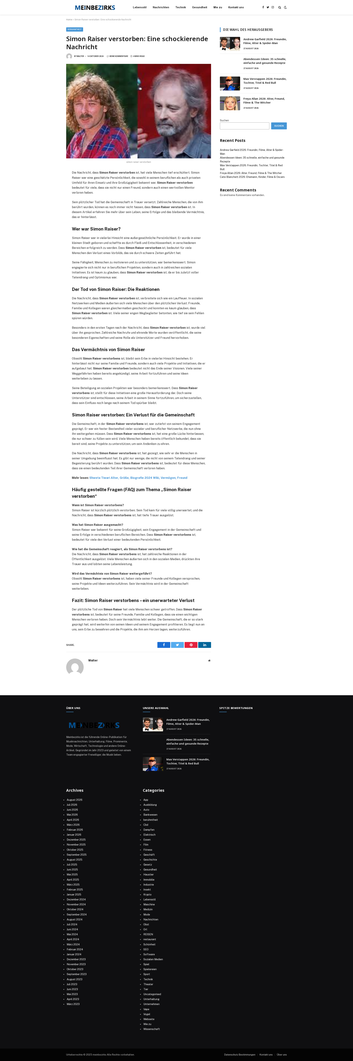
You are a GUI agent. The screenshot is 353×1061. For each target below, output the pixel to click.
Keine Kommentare (119, 56)
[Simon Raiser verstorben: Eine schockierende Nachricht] (138, 111)
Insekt (147, 889)
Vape (146, 1009)
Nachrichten (161, 7)
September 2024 (77, 914)
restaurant (149, 939)
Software (149, 954)
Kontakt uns (236, 7)
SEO (146, 949)
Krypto (147, 894)
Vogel (146, 1014)
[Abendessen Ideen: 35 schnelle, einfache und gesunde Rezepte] (230, 64)
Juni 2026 (72, 809)
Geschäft (149, 854)
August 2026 (74, 799)
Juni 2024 (72, 929)
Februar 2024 (75, 949)
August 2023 (74, 979)
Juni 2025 (72, 869)
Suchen (224, 120)
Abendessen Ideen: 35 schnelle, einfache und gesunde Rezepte (264, 61)
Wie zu (217, 7)
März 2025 (73, 884)
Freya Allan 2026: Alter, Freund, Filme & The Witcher (264, 100)
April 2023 (73, 999)
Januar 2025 (74, 894)
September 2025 (77, 854)
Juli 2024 (72, 924)
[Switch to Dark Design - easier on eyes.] (285, 7)
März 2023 (73, 1004)
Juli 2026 (72, 804)
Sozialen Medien (153, 959)
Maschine (149, 904)
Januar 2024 (74, 954)
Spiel (146, 964)
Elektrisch (149, 834)
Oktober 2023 (75, 969)
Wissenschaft (151, 1029)
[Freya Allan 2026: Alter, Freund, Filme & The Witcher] (230, 103)
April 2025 (73, 879)
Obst (146, 924)
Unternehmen (151, 1004)
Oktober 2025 (75, 849)
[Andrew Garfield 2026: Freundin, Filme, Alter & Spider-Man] (230, 44)
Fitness (147, 849)
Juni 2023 (72, 989)
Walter (80, 56)
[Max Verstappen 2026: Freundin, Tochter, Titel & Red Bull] (230, 83)
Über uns (282, 1054)
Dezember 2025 (76, 839)
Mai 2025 (72, 874)
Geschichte (150, 859)
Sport (146, 974)
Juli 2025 (72, 864)
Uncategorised (152, 994)
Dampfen (148, 829)
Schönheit (149, 944)
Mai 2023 (72, 994)
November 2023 (76, 964)
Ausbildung (150, 804)
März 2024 (73, 944)
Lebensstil (140, 7)
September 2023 (77, 974)
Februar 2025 (75, 889)
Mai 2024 (72, 934)
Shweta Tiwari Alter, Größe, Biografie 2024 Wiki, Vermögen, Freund (138, 478)
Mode (146, 914)
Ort (145, 929)
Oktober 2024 (75, 909)
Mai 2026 (72, 814)
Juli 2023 (72, 984)
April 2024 (73, 939)
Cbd (145, 824)
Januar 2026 (74, 834)
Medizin (148, 909)
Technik (180, 7)
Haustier (148, 874)
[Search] (280, 7)
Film (145, 844)
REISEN (148, 934)
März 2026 (73, 824)
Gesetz (147, 864)
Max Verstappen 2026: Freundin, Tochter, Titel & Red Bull (264, 80)
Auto (146, 809)
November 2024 (76, 904)
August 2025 (74, 859)
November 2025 (76, 844)
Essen (147, 839)
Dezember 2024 (76, 899)
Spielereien (150, 969)
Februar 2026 (75, 829)
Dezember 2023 (76, 959)
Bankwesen (150, 814)
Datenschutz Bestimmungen (239, 1054)
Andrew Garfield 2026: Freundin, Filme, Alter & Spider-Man (265, 41)
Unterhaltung (151, 999)
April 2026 (73, 819)
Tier (145, 989)
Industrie (148, 884)
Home (69, 19)
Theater (148, 984)
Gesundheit (199, 7)
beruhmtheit (75, 29)
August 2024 (75, 919)
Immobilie (148, 879)
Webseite (148, 1019)
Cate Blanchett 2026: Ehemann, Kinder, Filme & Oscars (252, 176)
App (145, 799)
